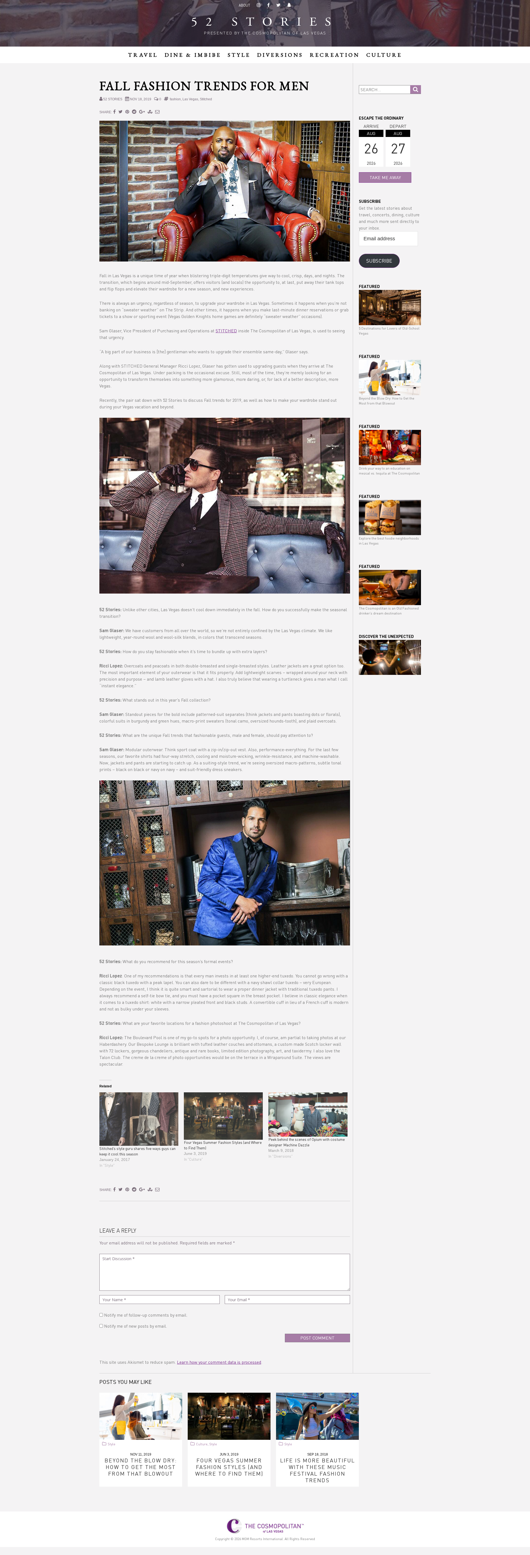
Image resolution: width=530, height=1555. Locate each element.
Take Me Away (385, 177)
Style (111, 1444)
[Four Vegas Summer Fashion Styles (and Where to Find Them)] (223, 1116)
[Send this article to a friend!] (157, 111)
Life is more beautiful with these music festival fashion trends (317, 1470)
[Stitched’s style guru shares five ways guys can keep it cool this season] (138, 1119)
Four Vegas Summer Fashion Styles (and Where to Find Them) (229, 1467)
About (244, 5)
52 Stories (265, 23)
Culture (202, 1444)
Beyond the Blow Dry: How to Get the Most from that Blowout (141, 1467)
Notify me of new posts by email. (135, 1326)
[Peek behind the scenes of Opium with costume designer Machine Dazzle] (307, 1114)
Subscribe (379, 260)
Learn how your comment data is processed (219, 1362)
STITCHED (226, 330)
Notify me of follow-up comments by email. (145, 1315)
